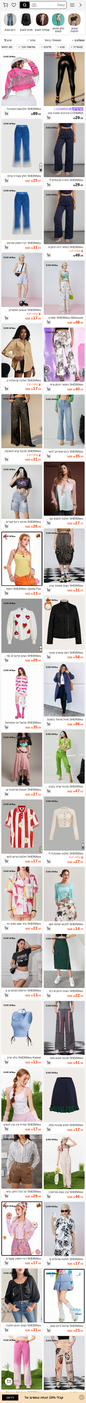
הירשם (10, 1397)
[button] (80, 5)
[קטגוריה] (72, 5)
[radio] (74, 23)
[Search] (25, 5)
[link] (14, 5)
